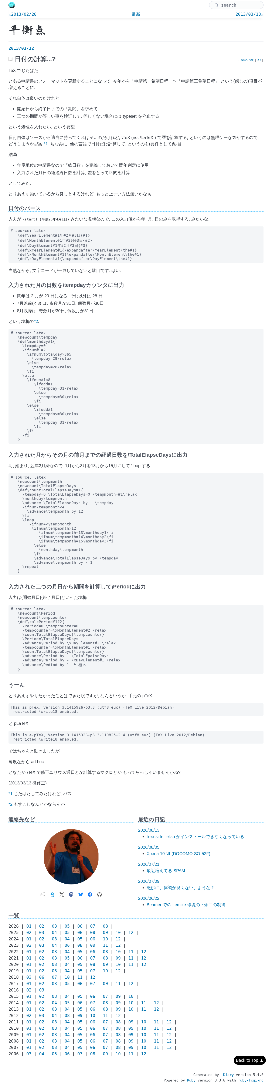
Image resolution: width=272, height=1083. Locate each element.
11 (105, 945)
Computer (245, 60)
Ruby (191, 1080)
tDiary (227, 1075)
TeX (259, 60)
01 (28, 926)
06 (79, 926)
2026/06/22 (148, 898)
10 (118, 932)
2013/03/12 (21, 48)
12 (130, 932)
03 (54, 926)
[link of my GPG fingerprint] (52, 893)
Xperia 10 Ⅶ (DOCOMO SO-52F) (178, 853)
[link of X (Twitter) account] (62, 893)
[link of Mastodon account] (71, 893)
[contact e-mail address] (43, 893)
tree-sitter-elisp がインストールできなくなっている (195, 836)
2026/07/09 (148, 881)
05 (67, 926)
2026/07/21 (148, 864)
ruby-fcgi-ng (251, 1080)
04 (54, 932)
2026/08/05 (148, 847)
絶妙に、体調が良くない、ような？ (181, 887)
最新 (136, 14)
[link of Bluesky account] (80, 893)
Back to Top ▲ (250, 1060)
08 (105, 926)
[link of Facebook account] (90, 893)
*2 (36, 321)
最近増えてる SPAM (166, 870)
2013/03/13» (249, 14)
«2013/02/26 (22, 14)
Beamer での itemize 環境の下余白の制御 (186, 904)
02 (41, 926)
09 (105, 932)
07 (92, 926)
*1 (46, 144)
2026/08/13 (148, 830)
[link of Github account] (99, 893)
